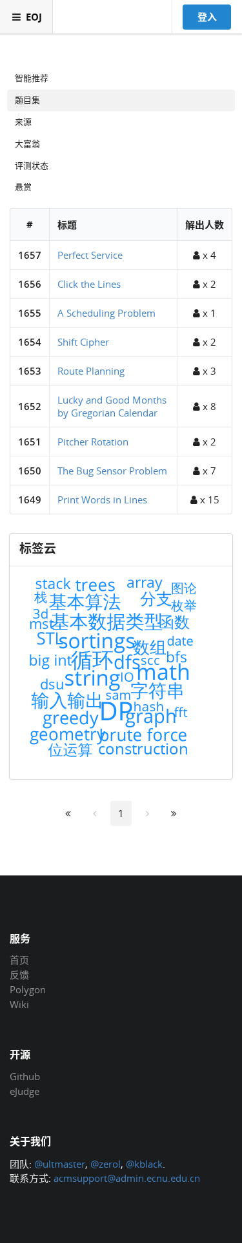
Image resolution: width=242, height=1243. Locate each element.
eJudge (24, 1091)
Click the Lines (89, 283)
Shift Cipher (83, 341)
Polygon (28, 989)
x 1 (208, 312)
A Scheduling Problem (106, 312)
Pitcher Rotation (92, 441)
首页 (19, 960)
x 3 (208, 370)
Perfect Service (90, 254)
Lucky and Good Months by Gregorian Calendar (111, 406)
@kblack (144, 1163)
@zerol (105, 1163)
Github (25, 1077)
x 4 (208, 254)
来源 (23, 121)
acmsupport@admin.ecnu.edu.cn (127, 1178)
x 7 (208, 470)
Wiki (19, 1004)
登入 (207, 16)
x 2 (208, 283)
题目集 (27, 100)
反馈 (19, 974)
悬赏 (23, 186)
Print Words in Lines (102, 499)
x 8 (208, 406)
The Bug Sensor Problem (112, 470)
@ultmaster (59, 1163)
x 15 (208, 499)
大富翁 (27, 143)
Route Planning (91, 370)
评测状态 (31, 165)
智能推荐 (31, 78)
